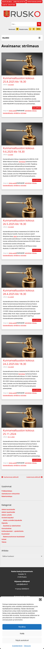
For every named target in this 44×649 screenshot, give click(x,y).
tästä (15, 236)
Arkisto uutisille (12, 110)
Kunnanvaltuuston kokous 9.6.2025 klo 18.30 (18, 149)
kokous (34, 110)
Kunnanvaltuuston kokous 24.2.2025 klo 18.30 (18, 362)
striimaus (23, 113)
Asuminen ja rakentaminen (12, 526)
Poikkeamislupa (7, 491)
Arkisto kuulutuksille (8, 509)
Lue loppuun (37, 108)
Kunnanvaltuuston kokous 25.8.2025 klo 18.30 (18, 79)
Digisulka (5, 523)
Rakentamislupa (7, 496)
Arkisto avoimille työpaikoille (12, 520)
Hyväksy (22, 627)
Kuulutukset (6, 534)
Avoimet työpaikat (8, 518)
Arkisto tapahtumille (8, 512)
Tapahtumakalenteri (34, 1)
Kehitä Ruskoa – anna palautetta (13, 1)
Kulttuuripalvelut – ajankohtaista (12, 531)
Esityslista (22, 161)
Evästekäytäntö (17, 646)
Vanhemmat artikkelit (11, 477)
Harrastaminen (6, 528)
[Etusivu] (22, 14)
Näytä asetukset (22, 640)
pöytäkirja (17, 113)
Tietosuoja (27, 646)
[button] (40, 599)
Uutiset (4, 539)
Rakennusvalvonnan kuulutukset (14, 537)
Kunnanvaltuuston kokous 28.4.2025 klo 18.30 (18, 292)
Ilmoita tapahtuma (8, 4)
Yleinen (4, 542)
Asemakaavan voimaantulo (11, 494)
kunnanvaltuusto (8, 113)
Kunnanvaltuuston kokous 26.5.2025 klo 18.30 (18, 222)
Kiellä (22, 633)
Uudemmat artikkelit (33, 477)
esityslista (28, 110)
